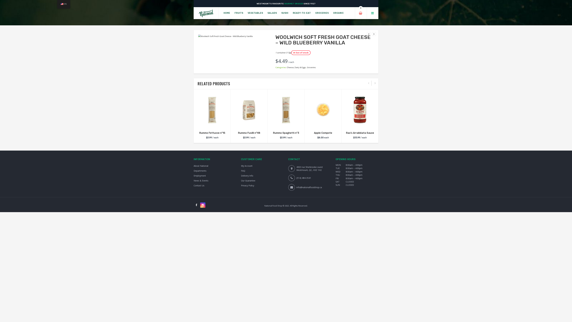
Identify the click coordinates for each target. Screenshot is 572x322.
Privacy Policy (247, 185)
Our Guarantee (248, 180)
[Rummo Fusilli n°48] (249, 110)
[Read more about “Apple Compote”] (323, 125)
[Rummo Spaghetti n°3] (286, 110)
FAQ (243, 170)
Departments (200, 170)
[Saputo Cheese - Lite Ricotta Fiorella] (374, 34)
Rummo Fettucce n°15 (212, 132)
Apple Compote (323, 132)
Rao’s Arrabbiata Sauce (360, 132)
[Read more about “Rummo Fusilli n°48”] (249, 125)
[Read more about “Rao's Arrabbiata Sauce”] (360, 125)
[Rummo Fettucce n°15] (212, 110)
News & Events (201, 180)
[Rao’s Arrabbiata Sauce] (360, 110)
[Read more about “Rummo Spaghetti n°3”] (286, 125)
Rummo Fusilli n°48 (249, 132)
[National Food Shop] (206, 13)
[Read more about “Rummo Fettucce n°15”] (212, 125)
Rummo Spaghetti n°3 (286, 132)
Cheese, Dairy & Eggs (296, 67)
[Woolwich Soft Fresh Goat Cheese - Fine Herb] (369, 34)
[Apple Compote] (323, 110)
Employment (200, 175)
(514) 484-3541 (303, 178)
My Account (246, 165)
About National (201, 165)
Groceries (311, 67)
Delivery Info (247, 175)
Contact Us (199, 185)
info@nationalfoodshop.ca (309, 187)
